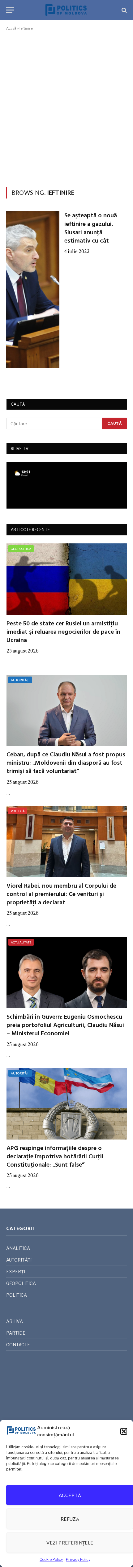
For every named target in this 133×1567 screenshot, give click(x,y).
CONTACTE (18, 1344)
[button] (124, 1431)
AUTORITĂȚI (20, 680)
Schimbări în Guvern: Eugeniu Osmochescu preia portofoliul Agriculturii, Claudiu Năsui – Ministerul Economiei (65, 1025)
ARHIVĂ (14, 1321)
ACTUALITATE (21, 942)
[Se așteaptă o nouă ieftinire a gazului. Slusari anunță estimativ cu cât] (32, 289)
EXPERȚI (15, 1271)
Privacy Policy (78, 1559)
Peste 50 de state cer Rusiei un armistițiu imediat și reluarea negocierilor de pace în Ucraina (63, 632)
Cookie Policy (51, 1559)
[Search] (123, 10)
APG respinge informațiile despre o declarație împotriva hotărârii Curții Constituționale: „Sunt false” (54, 1157)
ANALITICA (18, 1248)
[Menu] (10, 10)
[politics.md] (66, 10)
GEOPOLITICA (21, 548)
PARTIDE (15, 1333)
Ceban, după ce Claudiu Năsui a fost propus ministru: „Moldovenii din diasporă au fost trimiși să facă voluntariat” (65, 763)
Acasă (11, 28)
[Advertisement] (66, 107)
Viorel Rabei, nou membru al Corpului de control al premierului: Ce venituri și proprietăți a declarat (61, 894)
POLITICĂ (17, 811)
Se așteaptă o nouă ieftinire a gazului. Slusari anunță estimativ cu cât (90, 228)
